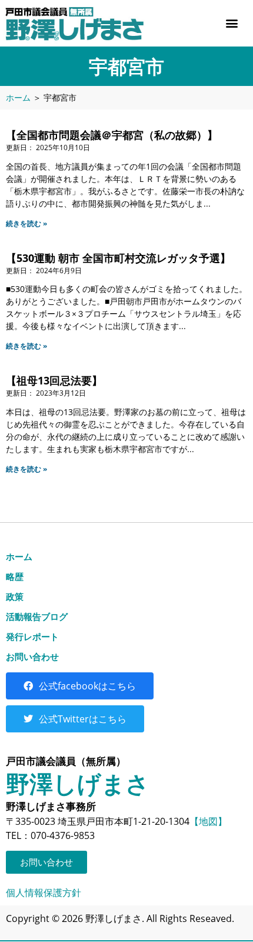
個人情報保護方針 (43, 892)
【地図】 (208, 821)
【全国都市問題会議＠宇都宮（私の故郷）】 (112, 135)
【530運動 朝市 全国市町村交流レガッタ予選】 (118, 258)
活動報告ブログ (37, 616)
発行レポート (32, 636)
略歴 (15, 576)
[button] (231, 23)
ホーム (18, 97)
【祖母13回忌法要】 (54, 380)
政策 (15, 596)
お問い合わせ (32, 656)
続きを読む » (26, 223)
